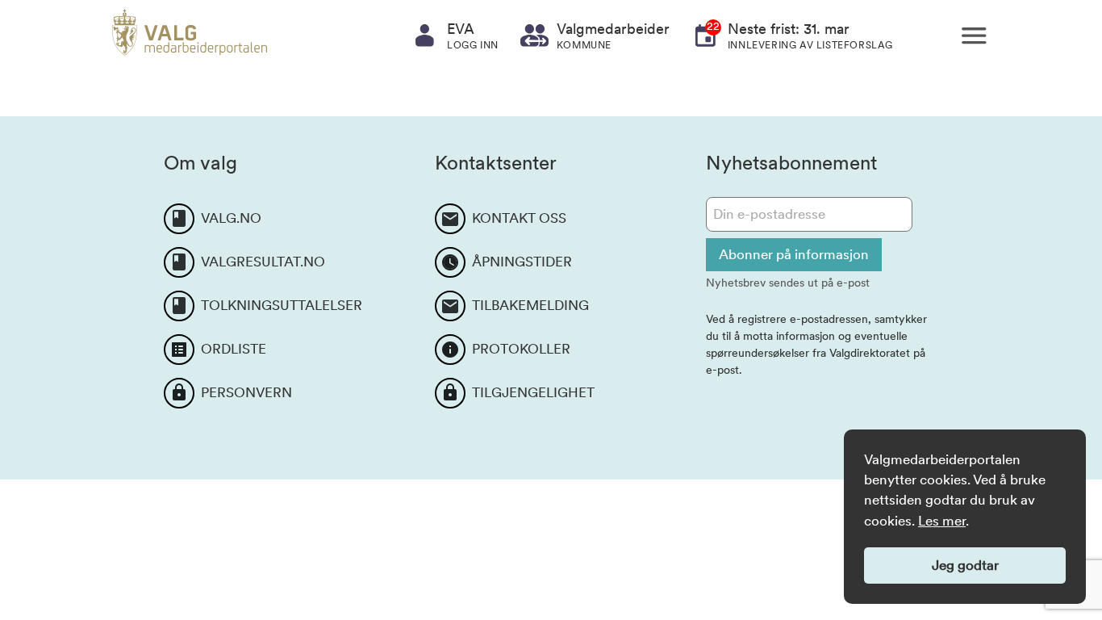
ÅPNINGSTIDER (522, 261)
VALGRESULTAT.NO (263, 261)
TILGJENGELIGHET (533, 392)
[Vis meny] (974, 35)
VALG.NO (231, 218)
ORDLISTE (233, 349)
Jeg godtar (965, 565)
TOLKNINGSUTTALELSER (281, 305)
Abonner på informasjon (794, 254)
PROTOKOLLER (521, 349)
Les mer (942, 521)
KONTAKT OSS (519, 218)
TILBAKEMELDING (530, 305)
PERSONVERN (246, 392)
